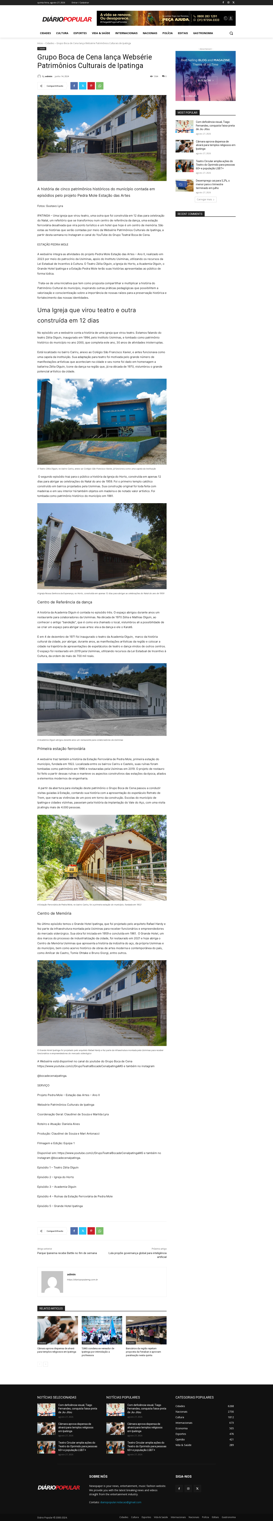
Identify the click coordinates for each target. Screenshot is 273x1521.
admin (48, 76)
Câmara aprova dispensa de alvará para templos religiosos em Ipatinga (215, 145)
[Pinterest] (91, 85)
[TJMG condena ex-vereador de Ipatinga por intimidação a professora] (102, 1330)
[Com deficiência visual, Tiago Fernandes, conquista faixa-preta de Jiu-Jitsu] (185, 126)
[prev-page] (39, 1364)
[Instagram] (228, 3)
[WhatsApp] (99, 85)
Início (40, 43)
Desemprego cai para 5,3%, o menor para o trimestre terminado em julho (213, 184)
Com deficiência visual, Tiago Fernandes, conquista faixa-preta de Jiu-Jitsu (215, 125)
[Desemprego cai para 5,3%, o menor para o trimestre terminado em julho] (185, 185)
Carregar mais (204, 199)
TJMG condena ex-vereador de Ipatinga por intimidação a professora (98, 1351)
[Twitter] (233, 3)
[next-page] (45, 1364)
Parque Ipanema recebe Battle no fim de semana (67, 1253)
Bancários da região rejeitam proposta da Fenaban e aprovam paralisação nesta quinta (143, 1351)
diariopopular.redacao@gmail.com (120, 1502)
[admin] (39, 76)
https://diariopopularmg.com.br (82, 1279)
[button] (231, 33)
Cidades (49, 43)
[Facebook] (223, 3)
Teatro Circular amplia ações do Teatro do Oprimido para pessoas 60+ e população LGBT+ (215, 165)
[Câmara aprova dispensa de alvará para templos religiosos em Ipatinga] (57, 1330)
